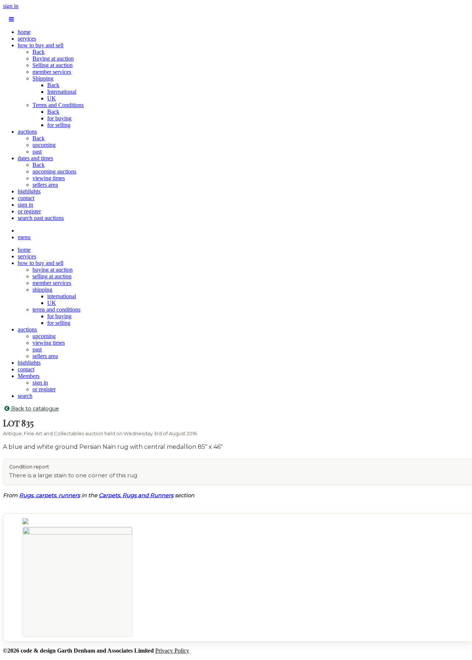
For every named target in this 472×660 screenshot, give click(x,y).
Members (28, 376)
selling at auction (52, 276)
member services (51, 72)
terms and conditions (56, 309)
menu (24, 237)
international (61, 296)
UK (51, 98)
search (25, 396)
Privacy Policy (172, 650)
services (27, 38)
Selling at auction (52, 65)
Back (38, 52)
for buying (59, 118)
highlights (29, 191)
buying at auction (52, 270)
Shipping (42, 78)
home (24, 32)
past (37, 151)
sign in (10, 6)
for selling (58, 125)
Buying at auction (53, 58)
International (61, 92)
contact (26, 198)
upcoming (44, 145)
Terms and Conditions (58, 105)
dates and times (35, 158)
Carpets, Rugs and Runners (136, 495)
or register (29, 211)
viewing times (48, 178)
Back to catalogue (34, 408)
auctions (27, 131)
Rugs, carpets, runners (49, 495)
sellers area (45, 185)
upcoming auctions (54, 171)
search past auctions (41, 218)
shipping (42, 289)
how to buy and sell (40, 45)
